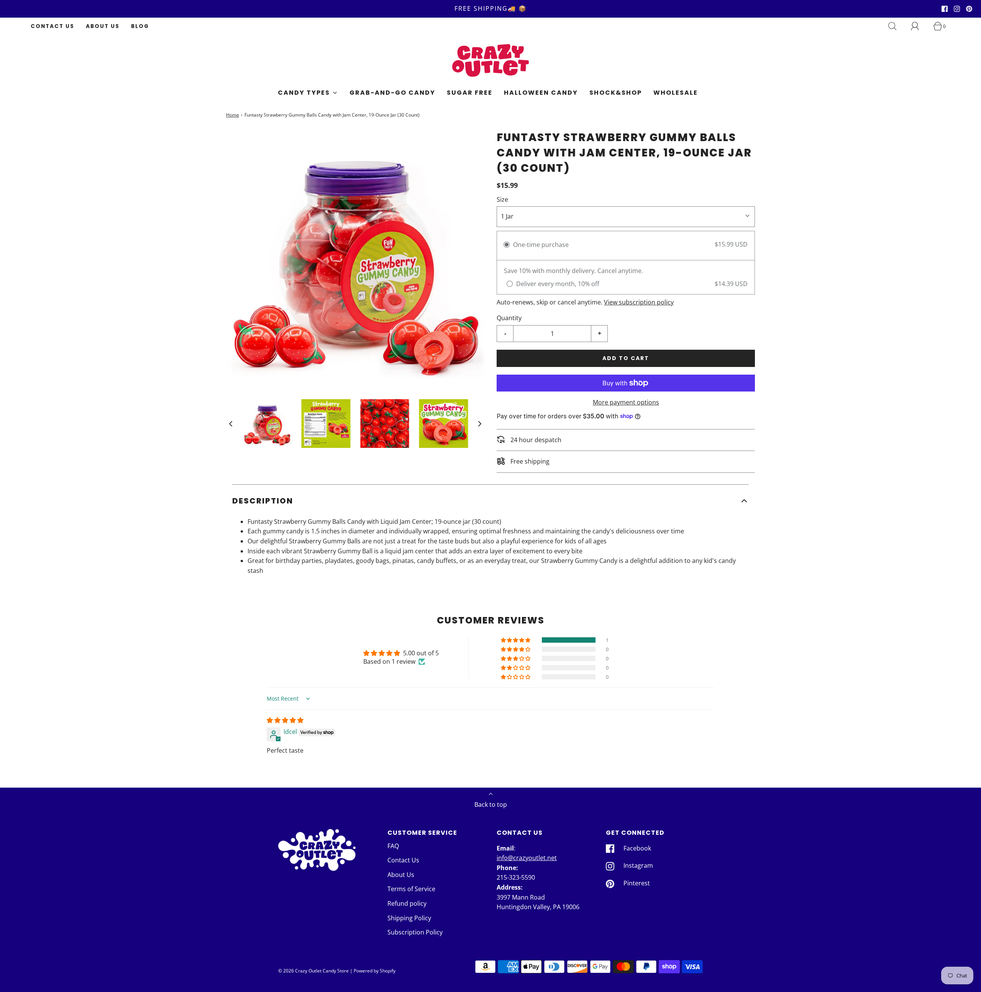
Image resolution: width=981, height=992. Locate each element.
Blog (140, 26)
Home (232, 115)
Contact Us (52, 26)
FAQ (393, 846)
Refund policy (407, 903)
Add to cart (625, 358)
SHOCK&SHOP (615, 92)
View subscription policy (639, 302)
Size (502, 199)
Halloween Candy (541, 92)
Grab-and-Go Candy (392, 92)
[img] (285, 720)
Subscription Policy (415, 932)
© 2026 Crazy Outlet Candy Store (313, 970)
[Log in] (919, 26)
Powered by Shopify (374, 970)
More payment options (626, 402)
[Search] (896, 26)
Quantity (509, 318)
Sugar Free (469, 92)
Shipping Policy (409, 918)
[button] (230, 424)
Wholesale (675, 92)
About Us (103, 26)
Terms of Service (411, 889)
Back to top (490, 804)
